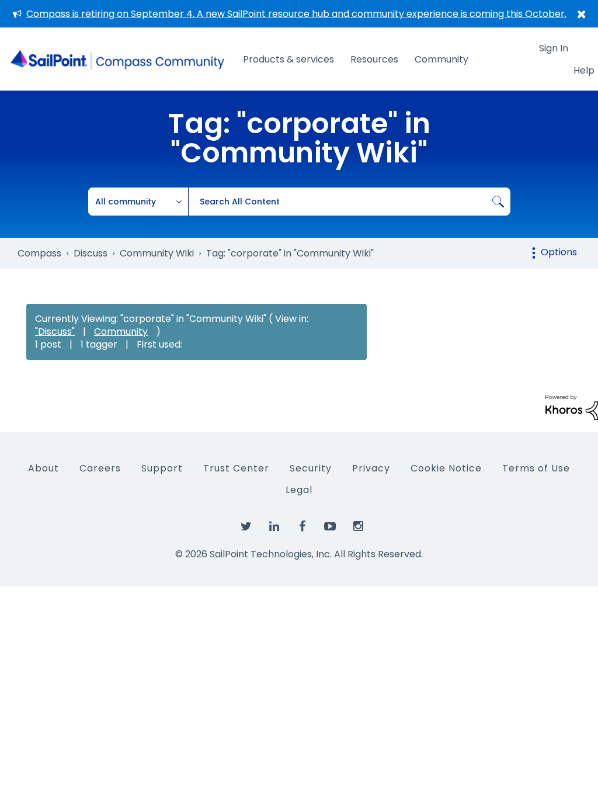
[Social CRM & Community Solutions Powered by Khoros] (571, 407)
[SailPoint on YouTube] (330, 527)
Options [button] (559, 252)
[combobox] (349, 202)
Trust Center (236, 468)
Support (162, 468)
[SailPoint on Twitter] (246, 527)
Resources (374, 59)
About (43, 468)
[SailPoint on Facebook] (302, 527)
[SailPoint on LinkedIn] (274, 527)
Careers (100, 468)
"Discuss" (55, 331)
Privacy (371, 468)
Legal (299, 490)
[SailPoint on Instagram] (358, 527)
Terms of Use (536, 468)
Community (441, 59)
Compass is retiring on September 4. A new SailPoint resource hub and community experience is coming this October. (296, 13)
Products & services (288, 59)
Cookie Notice (446, 468)
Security (311, 468)
